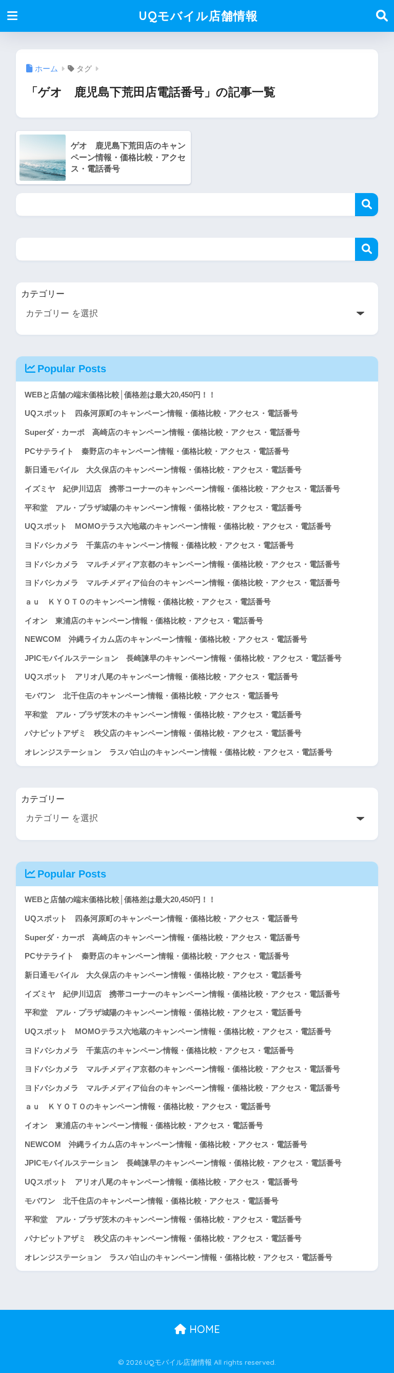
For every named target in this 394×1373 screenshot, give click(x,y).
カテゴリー (43, 294)
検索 (366, 204)
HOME (203, 1329)
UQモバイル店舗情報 (198, 15)
